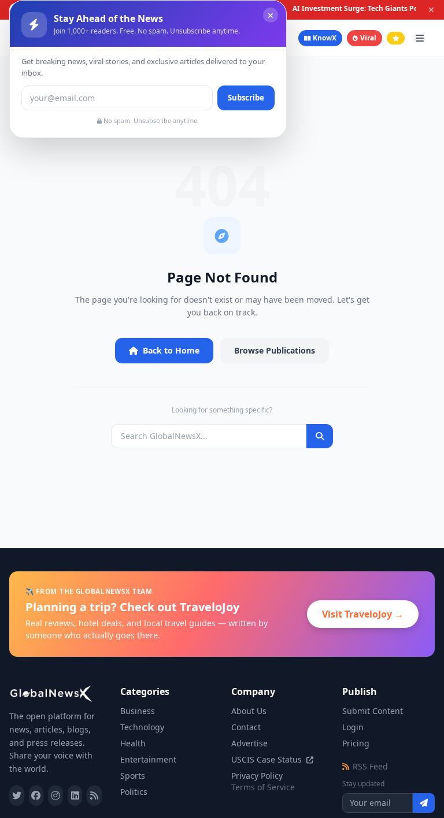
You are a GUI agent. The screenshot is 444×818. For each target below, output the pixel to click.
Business (137, 710)
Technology (142, 727)
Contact (246, 727)
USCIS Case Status (267, 759)
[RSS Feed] (94, 795)
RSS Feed (370, 766)
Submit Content (372, 710)
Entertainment (148, 759)
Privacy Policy (257, 775)
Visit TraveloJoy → (363, 614)
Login (353, 727)
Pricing (355, 743)
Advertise (249, 743)
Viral (368, 38)
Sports (132, 775)
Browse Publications (274, 350)
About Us (249, 710)
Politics (133, 791)
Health (133, 743)
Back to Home (171, 350)
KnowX (324, 38)
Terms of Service (263, 787)
